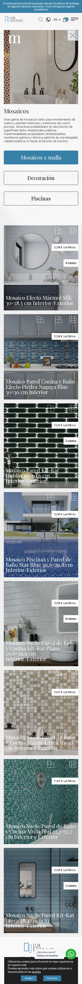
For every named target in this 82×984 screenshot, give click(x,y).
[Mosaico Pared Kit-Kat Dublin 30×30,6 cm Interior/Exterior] (41, 445)
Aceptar (29, 978)
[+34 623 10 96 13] (48, 21)
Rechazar (52, 978)
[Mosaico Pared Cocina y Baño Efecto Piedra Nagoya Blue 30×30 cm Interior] (41, 356)
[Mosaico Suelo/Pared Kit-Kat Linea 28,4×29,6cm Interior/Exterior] (41, 890)
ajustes (36, 971)
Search (41, 19)
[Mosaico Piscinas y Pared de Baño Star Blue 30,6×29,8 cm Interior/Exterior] (41, 534)
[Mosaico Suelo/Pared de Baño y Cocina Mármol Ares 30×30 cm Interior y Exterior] (41, 712)
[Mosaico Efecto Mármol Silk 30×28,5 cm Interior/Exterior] (41, 268)
